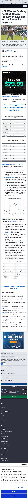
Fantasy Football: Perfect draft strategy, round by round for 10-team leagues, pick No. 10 (14, 309)
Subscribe (3, 457)
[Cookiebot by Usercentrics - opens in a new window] (21, 464)
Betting (2, 415)
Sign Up (14, 396)
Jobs (2, 405)
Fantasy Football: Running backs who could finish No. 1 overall (13, 303)
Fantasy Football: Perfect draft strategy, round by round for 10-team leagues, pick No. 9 (14, 313)
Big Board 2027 (4, 443)
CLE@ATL (16, 104)
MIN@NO (10, 104)
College (2, 420)
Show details (21, 487)
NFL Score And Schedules (6, 431)
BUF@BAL (22, 104)
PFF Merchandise (4, 460)
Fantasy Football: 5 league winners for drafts (13, 306)
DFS (1, 418)
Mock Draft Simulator (5, 445)
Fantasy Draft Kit (4, 440)
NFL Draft (3, 422)
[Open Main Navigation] (2, 6)
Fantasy (2, 416)
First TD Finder (4, 429)
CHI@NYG (17, 107)
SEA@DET (14, 105)
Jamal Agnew (6, 60)
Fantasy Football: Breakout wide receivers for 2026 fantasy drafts (13, 327)
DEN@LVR (11, 110)
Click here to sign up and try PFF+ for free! (10, 96)
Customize (13, 495)
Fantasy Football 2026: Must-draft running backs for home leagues (14, 319)
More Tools (14, 384)
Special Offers (4, 458)
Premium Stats (4, 434)
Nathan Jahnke (9, 50)
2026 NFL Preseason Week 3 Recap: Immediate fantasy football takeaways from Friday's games (13, 296)
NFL (2, 1)
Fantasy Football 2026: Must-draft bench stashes (14, 316)
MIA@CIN (4, 104)
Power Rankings (4, 436)
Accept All (14, 491)
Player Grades (4, 433)
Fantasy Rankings (4, 441)
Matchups (3, 438)
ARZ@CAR (17, 109)
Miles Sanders (6, 55)
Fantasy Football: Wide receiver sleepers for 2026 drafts (12, 299)
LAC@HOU (5, 107)
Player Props (3, 428)
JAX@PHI (23, 107)
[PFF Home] (5, 6)
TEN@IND (11, 107)
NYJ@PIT (10, 109)
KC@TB (17, 110)
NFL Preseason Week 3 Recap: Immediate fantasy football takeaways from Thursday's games (13, 323)
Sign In (25, 6)
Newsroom (3, 407)
